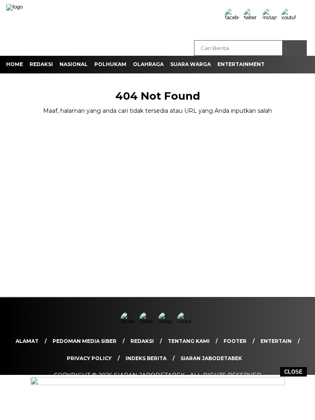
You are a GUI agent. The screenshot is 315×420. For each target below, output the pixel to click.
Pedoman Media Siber (84, 341)
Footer (235, 341)
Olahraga (148, 64)
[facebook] (233, 17)
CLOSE (293, 372)
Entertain (276, 341)
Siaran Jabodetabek (211, 358)
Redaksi (41, 64)
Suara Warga (190, 64)
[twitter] (252, 17)
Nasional (73, 64)
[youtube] (290, 17)
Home (14, 64)
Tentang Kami (189, 341)
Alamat (27, 341)
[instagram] (271, 17)
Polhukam (110, 64)
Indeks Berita (146, 358)
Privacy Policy (89, 358)
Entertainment (241, 64)
